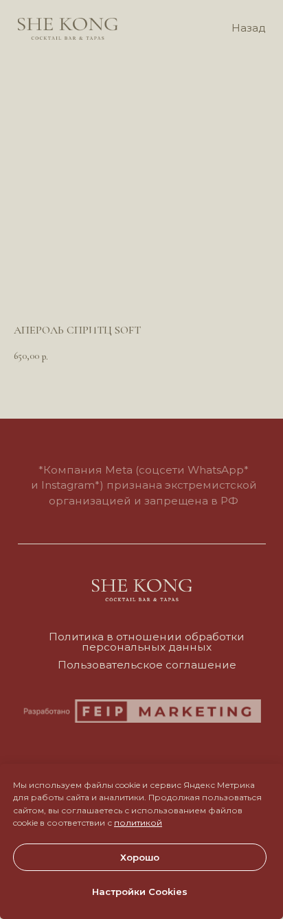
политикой (138, 822)
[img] (68, 29)
